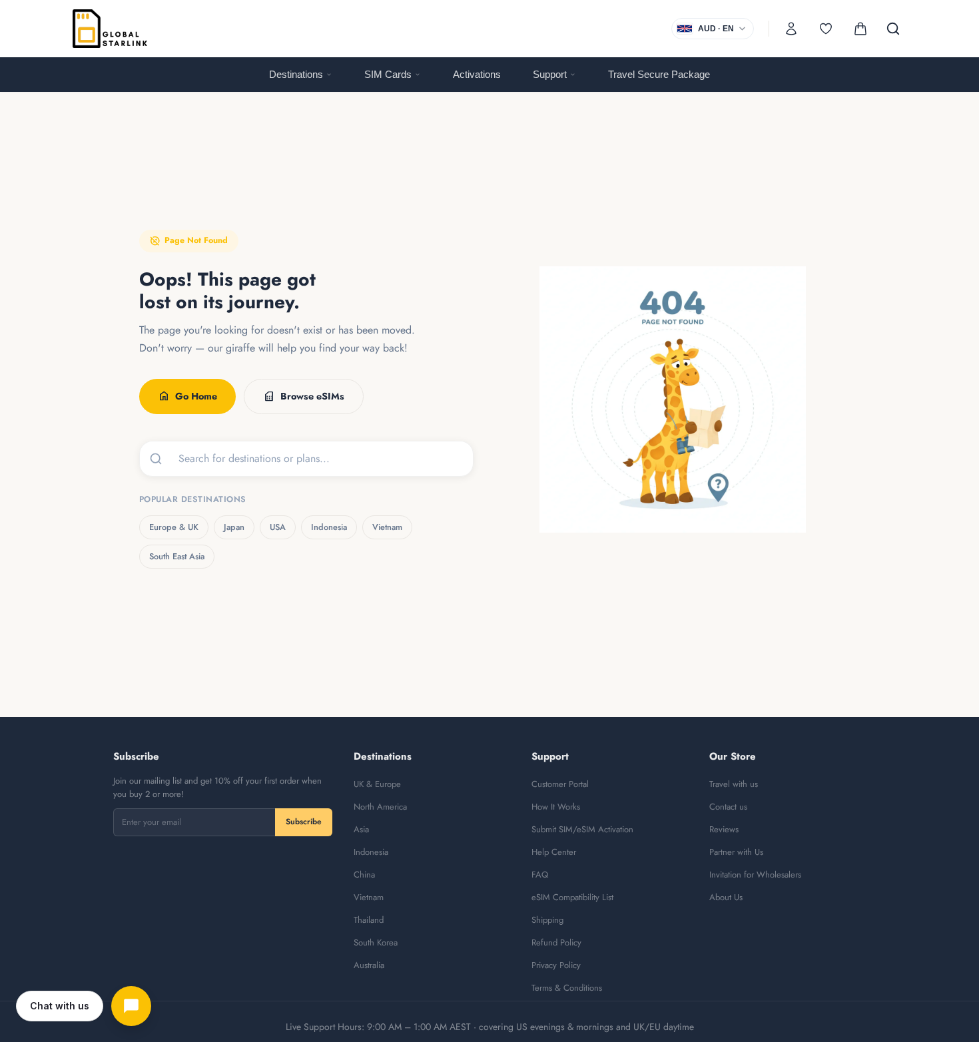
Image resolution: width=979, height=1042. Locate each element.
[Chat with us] (131, 1006)
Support (550, 74)
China (364, 874)
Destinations (296, 74)
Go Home (187, 396)
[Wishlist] (826, 28)
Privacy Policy (556, 965)
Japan (234, 527)
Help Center (553, 852)
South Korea (376, 942)
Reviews (724, 829)
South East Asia (176, 556)
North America (380, 806)
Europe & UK (173, 527)
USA (278, 527)
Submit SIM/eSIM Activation (582, 829)
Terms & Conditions (566, 987)
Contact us (728, 806)
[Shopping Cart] (860, 28)
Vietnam (387, 527)
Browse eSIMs (303, 396)
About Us (726, 897)
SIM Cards (388, 74)
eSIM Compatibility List (572, 897)
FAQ (539, 874)
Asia (361, 829)
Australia (369, 965)
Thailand (369, 919)
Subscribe (304, 822)
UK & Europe (377, 784)
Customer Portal (560, 784)
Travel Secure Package (659, 74)
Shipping (547, 919)
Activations (477, 74)
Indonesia (329, 527)
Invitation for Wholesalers (755, 874)
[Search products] (893, 28)
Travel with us (733, 784)
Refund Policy (556, 942)
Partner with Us (736, 852)
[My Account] (791, 28)
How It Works (555, 806)
